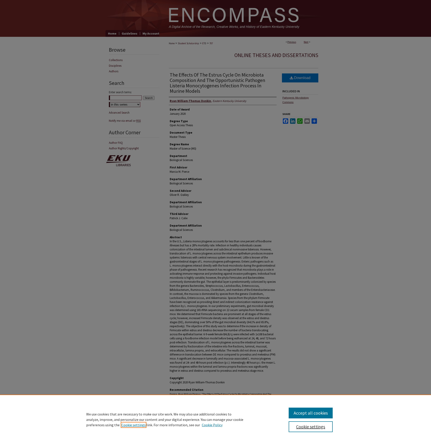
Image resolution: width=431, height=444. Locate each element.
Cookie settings (133, 425)
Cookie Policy (212, 425)
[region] (215, 419)
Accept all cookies (311, 413)
